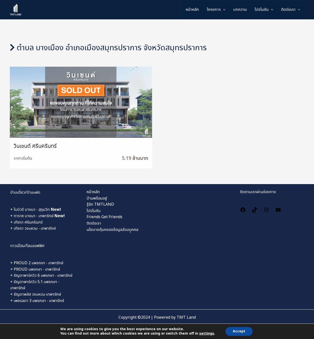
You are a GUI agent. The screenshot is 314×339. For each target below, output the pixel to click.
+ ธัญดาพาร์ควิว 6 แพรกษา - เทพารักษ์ (41, 275)
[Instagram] (266, 209)
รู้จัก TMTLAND (100, 204)
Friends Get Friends (104, 217)
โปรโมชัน (94, 211)
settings (206, 333)
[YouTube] (278, 209)
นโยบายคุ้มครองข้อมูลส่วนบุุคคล (112, 230)
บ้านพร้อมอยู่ (97, 198)
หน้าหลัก (192, 10)
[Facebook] (243, 209)
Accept (239, 331)
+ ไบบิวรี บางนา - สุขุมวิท (35, 210)
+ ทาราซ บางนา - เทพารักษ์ (37, 216)
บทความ (240, 10)
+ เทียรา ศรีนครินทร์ (26, 222)
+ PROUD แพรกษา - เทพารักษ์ (35, 269)
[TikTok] (255, 209)
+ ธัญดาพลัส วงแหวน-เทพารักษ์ (35, 294)
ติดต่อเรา (288, 10)
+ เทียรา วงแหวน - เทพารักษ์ (33, 228)
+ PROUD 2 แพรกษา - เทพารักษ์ (36, 263)
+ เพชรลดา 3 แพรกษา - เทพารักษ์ (37, 301)
